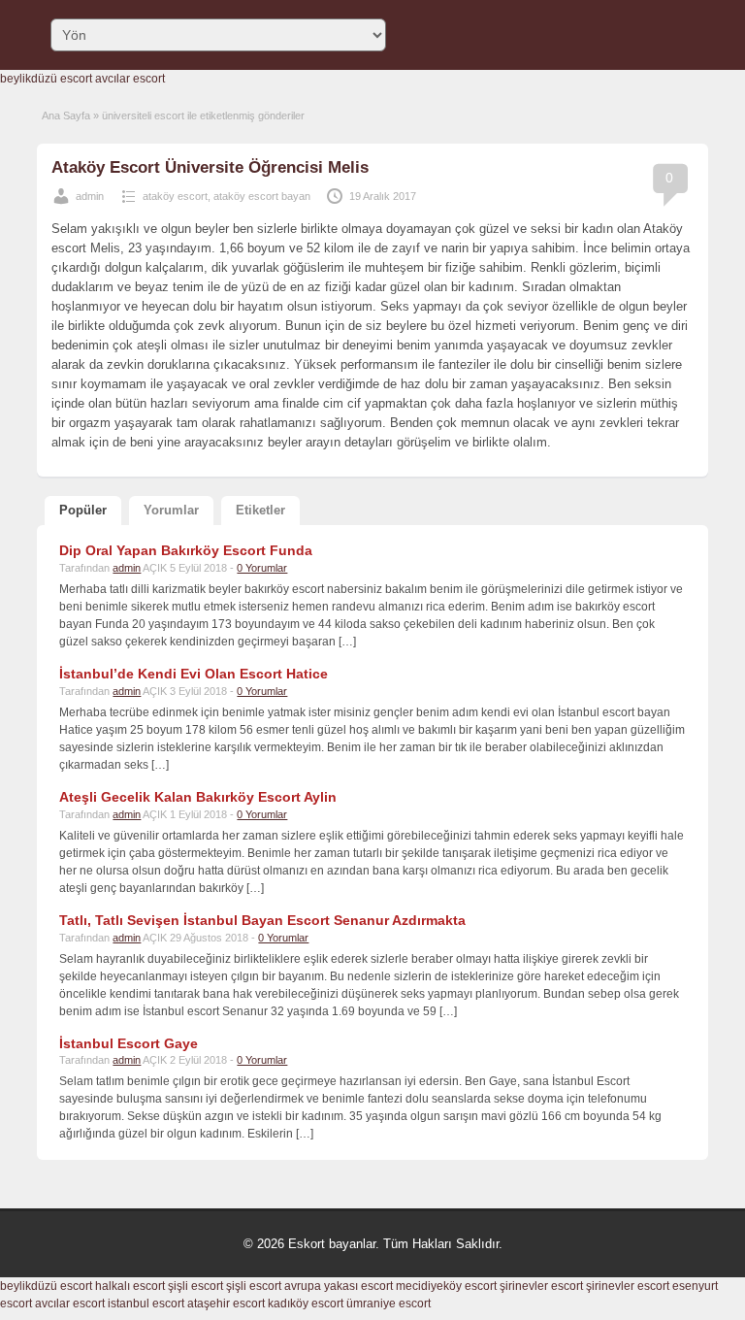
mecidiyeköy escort (446, 1286)
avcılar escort (130, 78)
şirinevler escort (541, 1286)
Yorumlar (171, 510)
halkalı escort (130, 1286)
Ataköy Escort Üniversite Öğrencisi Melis (210, 167)
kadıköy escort (305, 1303)
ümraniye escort (388, 1303)
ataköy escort (175, 196)
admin (90, 196)
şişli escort (195, 1286)
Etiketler (260, 510)
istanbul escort (146, 1303)
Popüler (83, 510)
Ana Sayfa (66, 115)
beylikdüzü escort (46, 78)
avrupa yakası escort (338, 1286)
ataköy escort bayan (261, 196)
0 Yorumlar (262, 568)
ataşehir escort (226, 1303)
